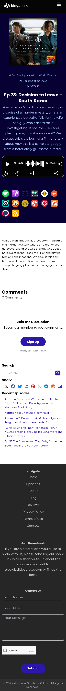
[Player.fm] (44, 206)
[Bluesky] (20, 386)
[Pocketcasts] (34, 206)
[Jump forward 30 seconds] (17, 173)
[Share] (56, 172)
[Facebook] (13, 386)
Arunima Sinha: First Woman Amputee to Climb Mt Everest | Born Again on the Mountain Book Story (31, 403)
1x (30, 173)
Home (33, 477)
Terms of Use (33, 519)
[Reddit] (53, 386)
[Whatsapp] (39, 386)
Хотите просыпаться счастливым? (28, 412)
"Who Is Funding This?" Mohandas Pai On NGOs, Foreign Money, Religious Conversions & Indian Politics (33, 432)
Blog (33, 498)
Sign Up (33, 342)
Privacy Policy (33, 512)
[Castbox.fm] (54, 196)
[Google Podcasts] (44, 196)
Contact (33, 526)
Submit (33, 668)
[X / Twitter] (6, 386)
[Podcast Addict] (54, 206)
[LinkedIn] (26, 386)
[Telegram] (46, 386)
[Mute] (60, 163)
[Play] (7, 164)
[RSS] (15, 215)
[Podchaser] (5, 215)
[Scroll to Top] (59, 673)
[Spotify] (5, 196)
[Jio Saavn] (34, 196)
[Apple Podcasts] (15, 196)
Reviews (33, 505)
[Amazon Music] (25, 196)
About (33, 491)
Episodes (33, 484)
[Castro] (5, 206)
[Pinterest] (33, 386)
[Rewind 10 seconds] (6, 173)
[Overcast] (15, 206)
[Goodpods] (25, 206)
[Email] (60, 386)
